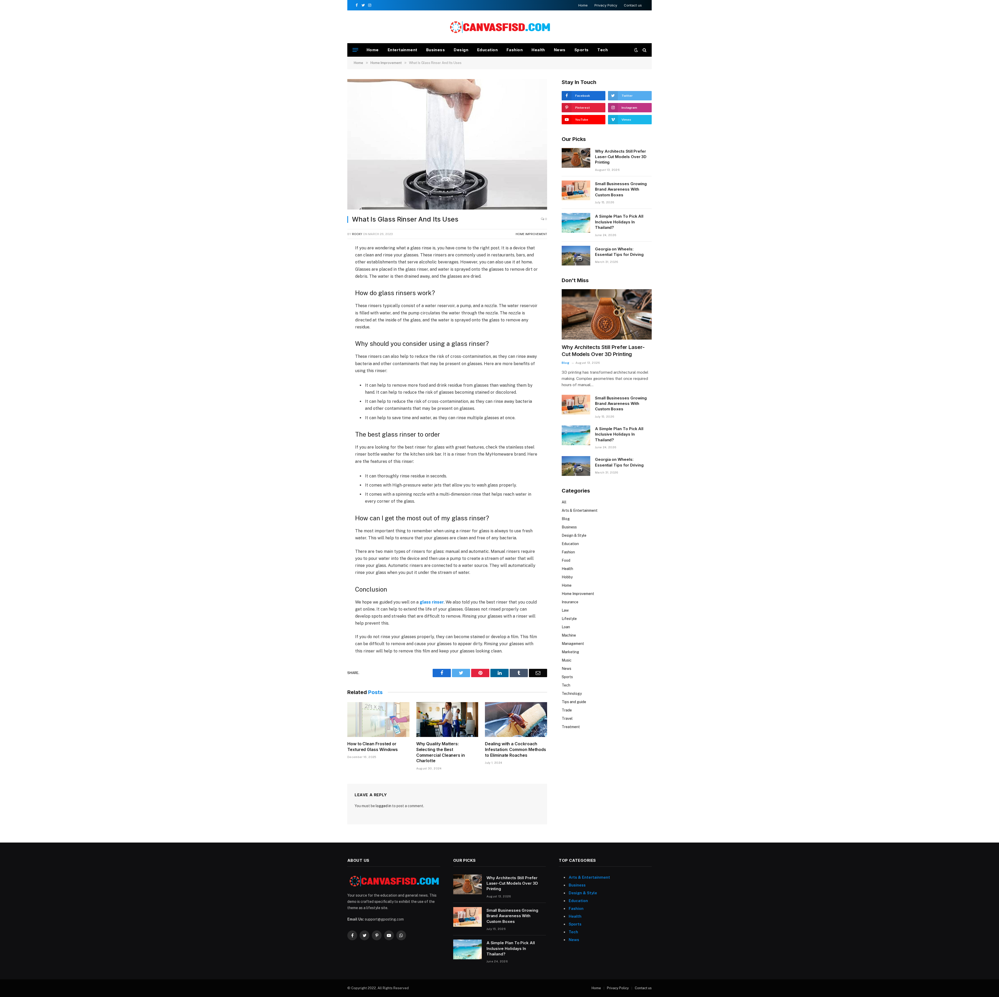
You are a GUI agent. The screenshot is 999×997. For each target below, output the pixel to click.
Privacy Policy (605, 5)
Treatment (571, 727)
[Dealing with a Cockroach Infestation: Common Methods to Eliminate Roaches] (516, 719)
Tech (602, 49)
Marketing (570, 652)
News (560, 49)
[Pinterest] (329, 297)
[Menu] (355, 50)
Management (573, 644)
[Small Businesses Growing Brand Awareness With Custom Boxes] (576, 190)
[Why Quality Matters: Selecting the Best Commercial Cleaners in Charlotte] (447, 719)
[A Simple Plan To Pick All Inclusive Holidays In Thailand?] (576, 223)
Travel (567, 718)
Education (487, 49)
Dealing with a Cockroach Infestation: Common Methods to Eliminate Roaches (515, 749)
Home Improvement (531, 234)
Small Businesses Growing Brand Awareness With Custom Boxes (621, 189)
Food (566, 560)
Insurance (570, 602)
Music (567, 660)
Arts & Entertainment (580, 510)
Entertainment (402, 49)
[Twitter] (329, 274)
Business (435, 49)
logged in (383, 806)
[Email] (329, 309)
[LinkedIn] (329, 285)
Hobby (567, 577)
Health (538, 49)
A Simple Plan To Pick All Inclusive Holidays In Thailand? (619, 222)
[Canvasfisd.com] (499, 27)
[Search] (644, 50)
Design (461, 49)
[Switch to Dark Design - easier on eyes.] (636, 50)
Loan (566, 627)
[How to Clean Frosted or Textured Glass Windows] (378, 719)
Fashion (515, 49)
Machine (569, 635)
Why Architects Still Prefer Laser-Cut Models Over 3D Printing (620, 157)
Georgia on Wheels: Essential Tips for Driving (619, 252)
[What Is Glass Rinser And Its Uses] (447, 144)
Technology (572, 693)
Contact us (633, 5)
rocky (357, 234)
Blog (565, 363)
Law (565, 610)
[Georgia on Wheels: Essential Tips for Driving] (576, 256)
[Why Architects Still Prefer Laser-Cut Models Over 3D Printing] (576, 158)
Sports (581, 49)
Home (583, 5)
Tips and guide (574, 702)
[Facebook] (329, 262)
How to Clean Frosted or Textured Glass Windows (372, 746)
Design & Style (574, 535)
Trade (567, 710)
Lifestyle (569, 619)
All (564, 502)
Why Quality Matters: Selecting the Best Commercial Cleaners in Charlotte (440, 752)
